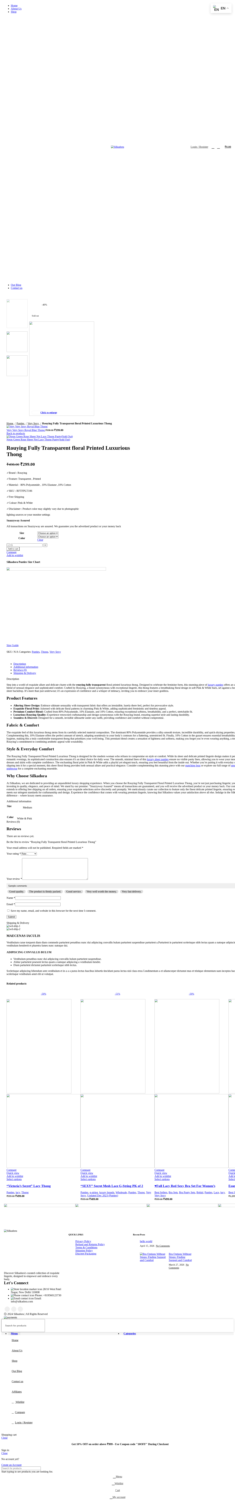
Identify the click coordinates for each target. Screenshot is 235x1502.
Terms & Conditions (86, 1247)
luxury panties (215, 684)
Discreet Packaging (85, 1253)
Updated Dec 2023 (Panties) (102, 1195)
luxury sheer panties (158, 759)
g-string (94, 1192)
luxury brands (106, 1192)
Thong (25, 1192)
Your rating (14, 853)
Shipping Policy (84, 1250)
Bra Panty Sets (187, 1192)
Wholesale (121, 1192)
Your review (14, 878)
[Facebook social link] (7, 1309)
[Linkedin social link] (13, 1309)
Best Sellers (160, 1192)
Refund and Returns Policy (90, 1244)
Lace (216, 1192)
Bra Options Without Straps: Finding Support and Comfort (180, 1257)
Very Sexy (160, 1195)
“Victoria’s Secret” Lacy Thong (29, 1186)
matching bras (192, 765)
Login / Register (24, 1422)
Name (11, 897)
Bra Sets (173, 1192)
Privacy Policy (83, 1241)
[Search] (212, 147)
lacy (18, 1192)
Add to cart (13, 548)
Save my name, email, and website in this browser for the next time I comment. (53, 910)
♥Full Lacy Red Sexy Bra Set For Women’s (184, 1186)
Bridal (199, 1192)
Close (4, 1437)
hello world (146, 1241)
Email (11, 904)
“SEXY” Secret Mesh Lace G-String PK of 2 (112, 1186)
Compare (20, 1412)
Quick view (13, 1173)
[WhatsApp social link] (20, 1309)
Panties (10, 1192)
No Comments (163, 1245)
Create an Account (11, 1464)
